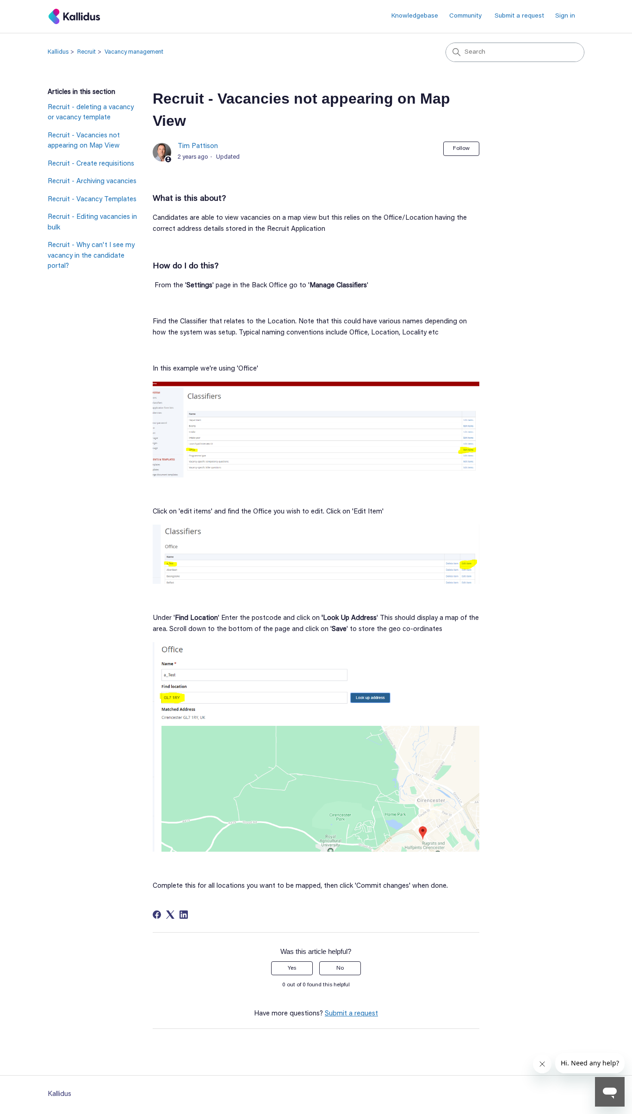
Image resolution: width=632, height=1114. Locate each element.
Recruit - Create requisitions (91, 164)
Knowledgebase (414, 16)
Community (465, 16)
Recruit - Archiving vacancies (92, 181)
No (340, 968)
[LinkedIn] (184, 914)
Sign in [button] (565, 16)
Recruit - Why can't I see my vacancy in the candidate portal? (91, 256)
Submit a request (519, 16)
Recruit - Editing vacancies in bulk (92, 222)
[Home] (74, 16)
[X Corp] (170, 914)
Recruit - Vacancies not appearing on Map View (84, 141)
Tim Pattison (198, 146)
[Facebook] (157, 914)
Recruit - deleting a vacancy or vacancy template (91, 113)
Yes (292, 968)
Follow (461, 148)
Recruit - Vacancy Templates (92, 199)
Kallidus (58, 52)
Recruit (86, 52)
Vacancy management (134, 52)
